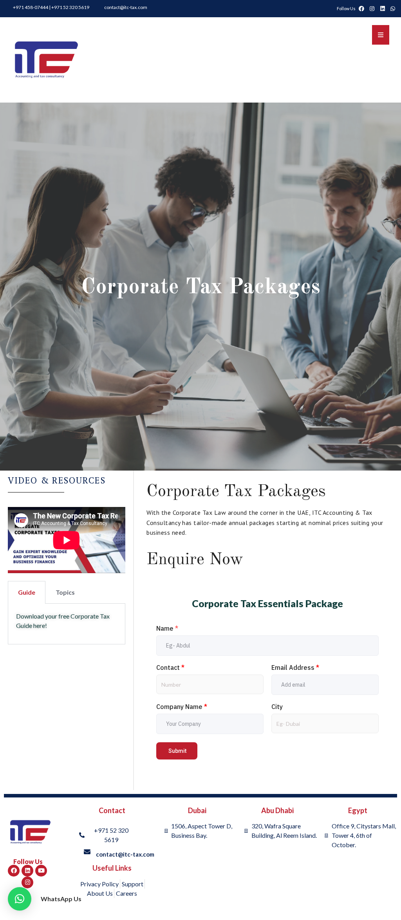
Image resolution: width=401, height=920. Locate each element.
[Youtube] (41, 871)
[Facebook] (14, 871)
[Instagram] (27, 882)
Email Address (295, 667)
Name (167, 628)
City (277, 707)
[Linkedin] (27, 871)
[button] (19, 899)
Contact (170, 667)
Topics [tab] (65, 592)
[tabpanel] (66, 624)
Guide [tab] (26, 592)
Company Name (181, 707)
